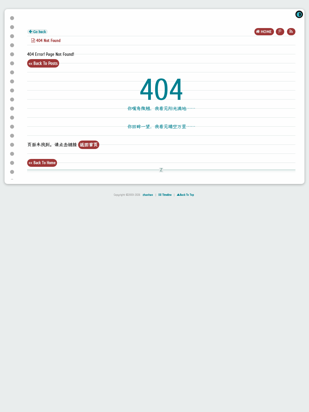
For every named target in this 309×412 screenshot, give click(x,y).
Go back (39, 32)
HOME (266, 32)
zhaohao (148, 195)
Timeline (166, 195)
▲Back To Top (185, 195)
